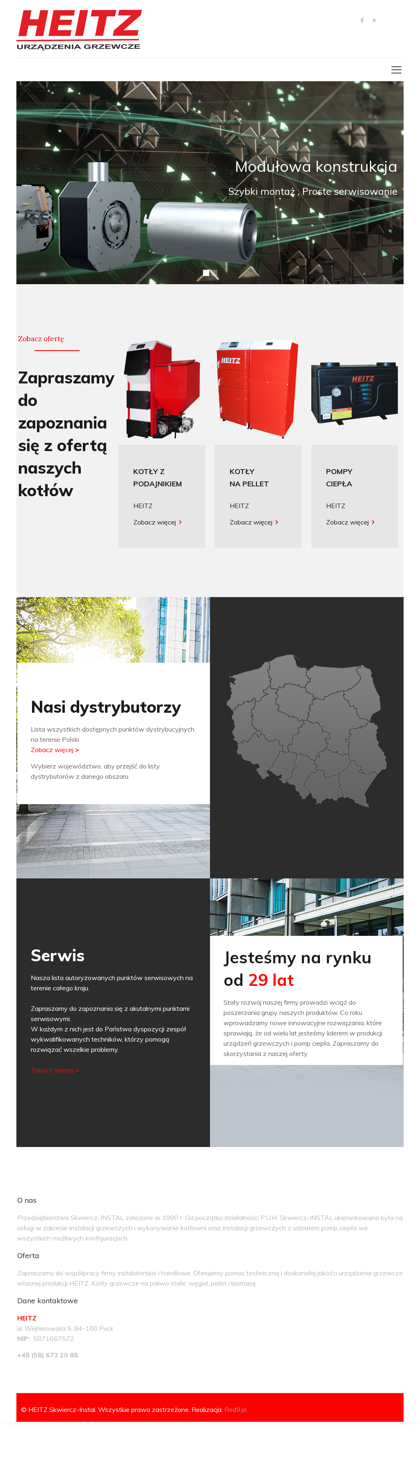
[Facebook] (362, 20)
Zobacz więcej (154, 522)
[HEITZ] (79, 28)
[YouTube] (374, 20)
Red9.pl (235, 1409)
